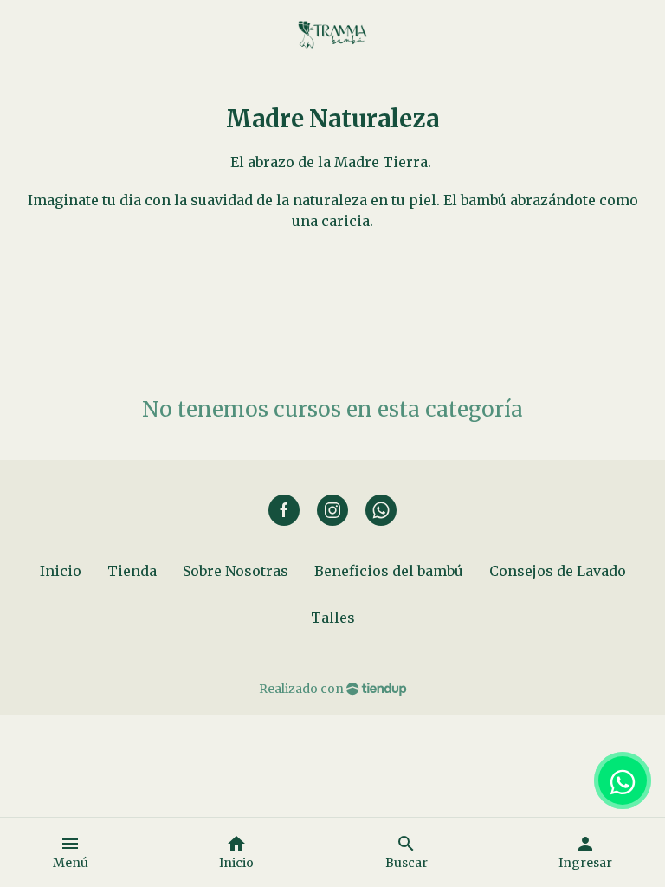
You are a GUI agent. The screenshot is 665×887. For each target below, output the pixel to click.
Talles (333, 617)
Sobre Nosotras (235, 570)
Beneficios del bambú (388, 570)
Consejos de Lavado (557, 570)
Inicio (60, 570)
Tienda (132, 570)
